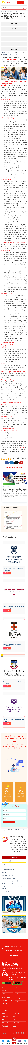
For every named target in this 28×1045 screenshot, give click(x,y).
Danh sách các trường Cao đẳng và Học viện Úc (13, 887)
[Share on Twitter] (11, 462)
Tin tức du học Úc (7, 891)
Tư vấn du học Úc (7, 861)
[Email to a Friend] (16, 462)
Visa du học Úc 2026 (7, 875)
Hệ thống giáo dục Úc (8, 869)
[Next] (25, 486)
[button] (26, 3)
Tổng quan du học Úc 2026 (9, 864)
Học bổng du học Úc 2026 (9, 872)
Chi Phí (14, 34)
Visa (14, 39)
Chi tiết (6, 572)
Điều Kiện (14, 28)
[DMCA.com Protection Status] (6, 983)
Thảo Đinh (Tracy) (6, 52)
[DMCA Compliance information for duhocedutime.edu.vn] (17, 983)
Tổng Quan (14, 23)
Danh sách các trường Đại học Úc (11, 884)
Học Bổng (14, 44)
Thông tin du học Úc (12, 11)
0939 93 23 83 (10, 950)
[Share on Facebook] (7, 462)
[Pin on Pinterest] (21, 462)
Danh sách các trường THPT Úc (10, 881)
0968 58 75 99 (18, 950)
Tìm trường (14, 49)
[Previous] (2, 486)
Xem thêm (10, 499)
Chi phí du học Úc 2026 (8, 878)
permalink (11, 830)
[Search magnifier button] (23, 8)
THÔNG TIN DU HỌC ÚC (14, 468)
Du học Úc (3, 11)
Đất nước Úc (5, 866)
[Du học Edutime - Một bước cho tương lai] (6, 2)
